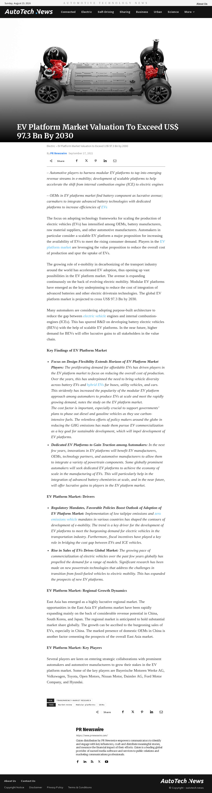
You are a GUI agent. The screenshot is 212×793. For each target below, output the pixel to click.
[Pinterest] (96, 161)
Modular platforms (85, 705)
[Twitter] (86, 161)
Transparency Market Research (74, 700)
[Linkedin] (105, 161)
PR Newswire (58, 153)
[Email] (115, 161)
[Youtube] (106, 760)
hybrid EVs (95, 385)
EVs (104, 207)
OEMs (102, 705)
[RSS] (92, 760)
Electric (51, 146)
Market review (65, 705)
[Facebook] (76, 161)
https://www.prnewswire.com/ (92, 735)
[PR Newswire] (59, 745)
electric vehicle (94, 316)
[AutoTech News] (29, 11)
